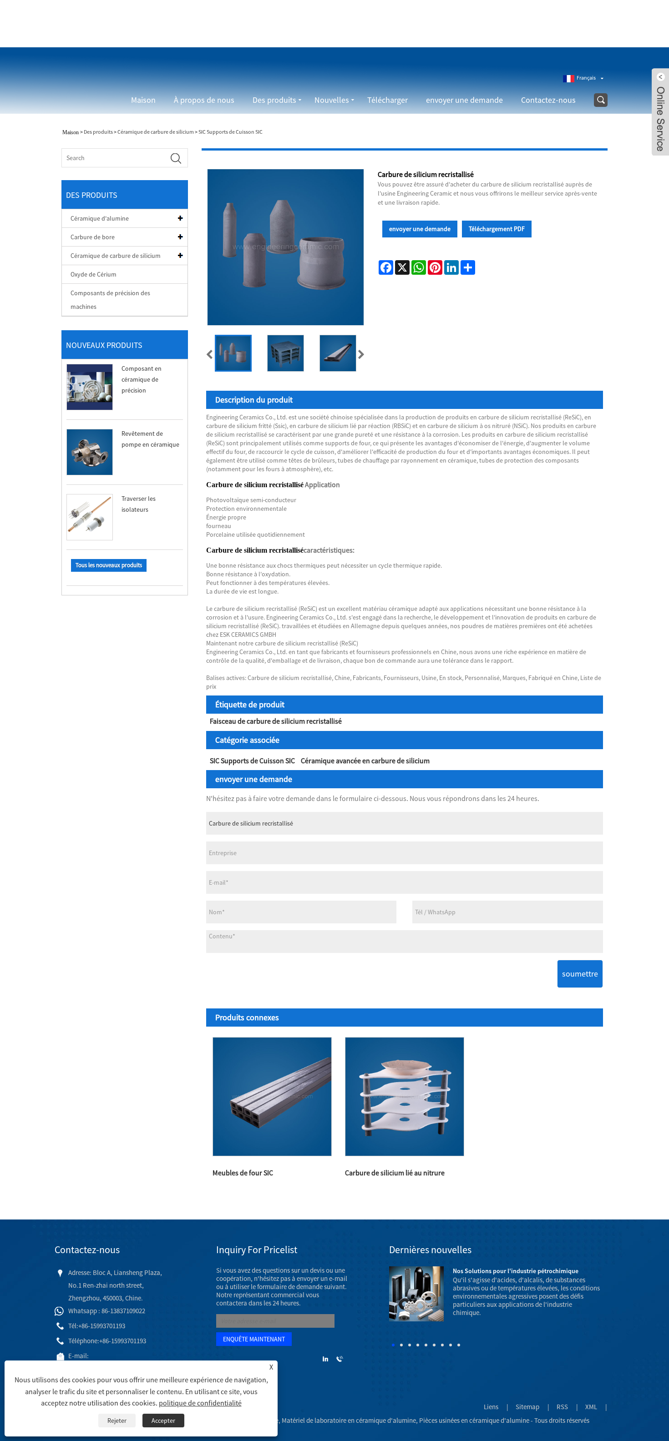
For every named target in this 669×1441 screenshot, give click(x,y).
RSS (562, 1406)
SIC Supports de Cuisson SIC (230, 131)
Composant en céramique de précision (142, 379)
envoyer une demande (464, 100)
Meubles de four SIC (243, 1172)
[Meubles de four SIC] (272, 1097)
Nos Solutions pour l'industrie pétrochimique (515, 1271)
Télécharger (387, 100)
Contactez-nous (548, 100)
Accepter (163, 1420)
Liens (491, 1406)
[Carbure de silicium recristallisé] (233, 353)
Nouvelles (331, 100)
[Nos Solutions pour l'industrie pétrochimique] (416, 1293)
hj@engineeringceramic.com (524, 33)
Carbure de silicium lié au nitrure (395, 1172)
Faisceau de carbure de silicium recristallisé (276, 721)
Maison (143, 100)
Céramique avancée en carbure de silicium (365, 760)
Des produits (274, 100)
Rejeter (117, 1420)
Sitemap (527, 1406)
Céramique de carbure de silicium (155, 131)
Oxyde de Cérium (94, 274)
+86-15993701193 (449, 33)
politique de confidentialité (200, 1402)
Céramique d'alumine (100, 218)
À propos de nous (204, 100)
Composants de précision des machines (110, 300)
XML (591, 1406)
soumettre (580, 973)
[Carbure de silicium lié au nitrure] (404, 1097)
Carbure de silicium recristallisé (255, 485)
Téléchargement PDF (497, 229)
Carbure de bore (93, 237)
